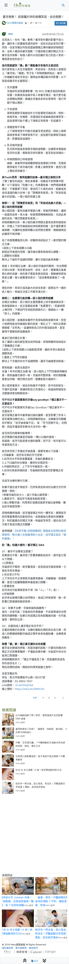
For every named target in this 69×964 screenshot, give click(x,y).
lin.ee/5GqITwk (24, 685)
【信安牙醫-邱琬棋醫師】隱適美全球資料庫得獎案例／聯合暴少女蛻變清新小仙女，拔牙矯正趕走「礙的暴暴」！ (34, 534)
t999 (10, 34)
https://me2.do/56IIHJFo (29, 688)
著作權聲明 (21, 947)
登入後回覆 (61, 23)
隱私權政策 (7, 947)
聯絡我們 (33, 947)
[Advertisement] (34, 830)
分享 (35, 698)
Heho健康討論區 (14, 22)
